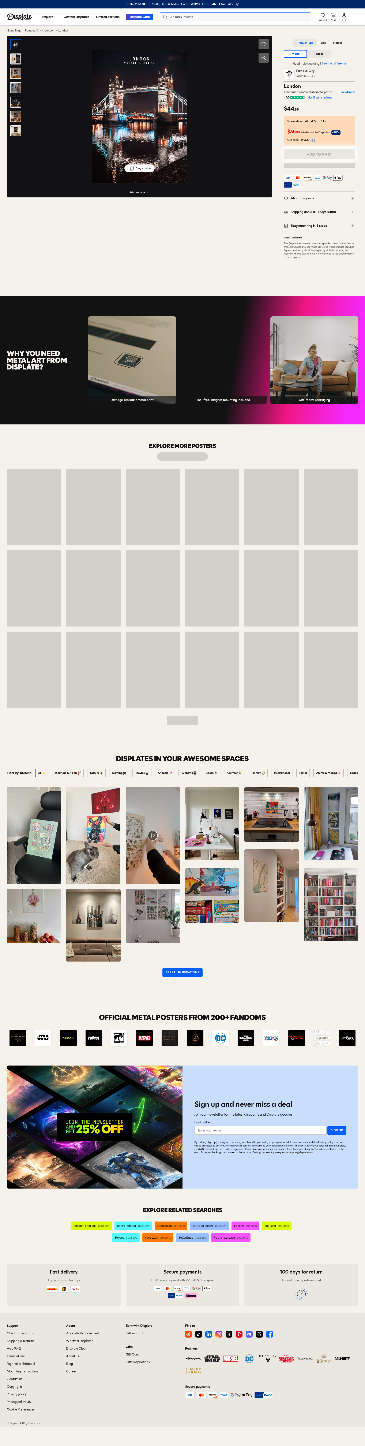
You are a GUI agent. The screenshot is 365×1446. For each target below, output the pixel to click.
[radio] (305, 43)
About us (72, 1356)
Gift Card (132, 1354)
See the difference (334, 63)
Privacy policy (325, 1142)
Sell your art (134, 1333)
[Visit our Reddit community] (188, 1334)
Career (71, 1371)
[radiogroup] (319, 43)
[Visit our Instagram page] (218, 1334)
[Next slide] (343, 1038)
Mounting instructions (22, 1371)
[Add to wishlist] (264, 44)
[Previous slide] (22, 1038)
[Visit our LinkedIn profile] (208, 1334)
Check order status (20, 1333)
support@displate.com (301, 1152)
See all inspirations (182, 972)
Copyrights (15, 1386)
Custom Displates (76, 17)
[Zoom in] (264, 58)
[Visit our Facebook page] (269, 1334)
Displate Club (140, 17)
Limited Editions (107, 17)
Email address (202, 1122)
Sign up (337, 1130)
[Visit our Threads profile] (259, 1334)
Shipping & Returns (20, 1341)
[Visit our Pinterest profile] (239, 1334)
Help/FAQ (14, 1348)
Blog (69, 1364)
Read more (348, 92)
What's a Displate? (79, 1341)
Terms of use (16, 1356)
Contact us (14, 1379)
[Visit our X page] (229, 1334)
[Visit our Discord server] (249, 1334)
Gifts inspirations (138, 1362)
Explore (47, 17)
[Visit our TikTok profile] (198, 1334)
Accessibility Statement (82, 1333)
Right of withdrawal (21, 1364)
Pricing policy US (19, 1402)
